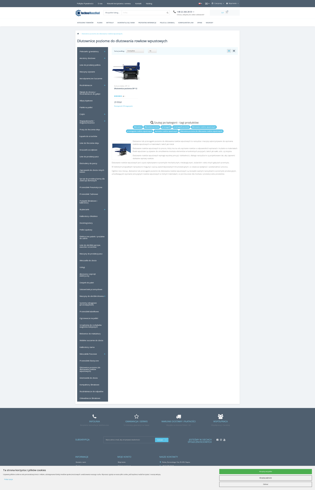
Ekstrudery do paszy (88, 163)
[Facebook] (216, 439)
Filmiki (99, 23)
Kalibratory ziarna (87, 347)
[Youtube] (223, 439)
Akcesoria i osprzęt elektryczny (88, 275)
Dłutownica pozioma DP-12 (125, 88)
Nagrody (209, 23)
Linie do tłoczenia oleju (89, 143)
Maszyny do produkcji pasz (91, 253)
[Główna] (78, 34)
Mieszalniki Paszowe (88, 354)
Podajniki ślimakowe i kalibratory (88, 202)
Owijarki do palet (87, 282)
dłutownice (138, 127)
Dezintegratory (86, 223)
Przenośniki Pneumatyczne (91, 187)
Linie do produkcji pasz (89, 156)
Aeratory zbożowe (87, 58)
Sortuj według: (119, 51)
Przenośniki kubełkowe (89, 311)
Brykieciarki (84, 209)
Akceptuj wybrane (265, 478)
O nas (100, 3)
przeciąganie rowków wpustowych (139, 131)
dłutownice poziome (151, 127)
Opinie (199, 23)
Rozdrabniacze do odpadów (91, 391)
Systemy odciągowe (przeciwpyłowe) (88, 304)
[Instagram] (220, 439)
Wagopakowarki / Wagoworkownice (87, 122)
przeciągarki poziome (181, 127)
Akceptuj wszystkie (265, 471)
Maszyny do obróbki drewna (92, 296)
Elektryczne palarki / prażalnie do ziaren (92, 237)
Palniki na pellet (86, 107)
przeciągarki (166, 127)
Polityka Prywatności (85, 3)
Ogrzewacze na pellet (89, 318)
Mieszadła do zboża (88, 260)
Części (82, 114)
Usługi (82, 267)
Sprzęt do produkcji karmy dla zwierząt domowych (92, 179)
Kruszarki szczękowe (88, 150)
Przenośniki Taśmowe (89, 194)
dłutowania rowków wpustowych (204, 127)
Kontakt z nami (81, 462)
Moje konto (122, 462)
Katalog (149, 3)
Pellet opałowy (86, 229)
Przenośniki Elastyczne (89, 360)
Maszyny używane (87, 71)
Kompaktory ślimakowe (89, 384)
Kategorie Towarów (85, 23)
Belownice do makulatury (90, 333)
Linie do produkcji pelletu (90, 65)
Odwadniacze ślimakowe (90, 398)
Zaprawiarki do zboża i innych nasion (92, 171)
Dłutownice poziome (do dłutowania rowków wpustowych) (90, 369)
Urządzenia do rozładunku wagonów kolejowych (91, 326)
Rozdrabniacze (86, 85)
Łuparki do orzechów (88, 136)
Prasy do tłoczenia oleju (90, 129)
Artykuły (110, 23)
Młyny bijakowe (86, 100)
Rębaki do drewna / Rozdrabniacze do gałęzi (90, 93)
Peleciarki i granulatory (89, 51)
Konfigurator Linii (186, 23)
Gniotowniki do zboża (89, 378)
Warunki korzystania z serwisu (119, 3)
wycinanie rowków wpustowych (166, 131)
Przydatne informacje (147, 23)
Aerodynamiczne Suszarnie (91, 78)
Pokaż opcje (8, 479)
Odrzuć (265, 484)
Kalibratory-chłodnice (89, 216)
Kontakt (138, 3)
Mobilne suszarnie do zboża (91, 340)
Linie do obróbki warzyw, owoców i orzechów (90, 246)
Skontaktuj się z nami (126, 23)
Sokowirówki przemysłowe (91, 289)
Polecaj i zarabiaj (167, 23)
